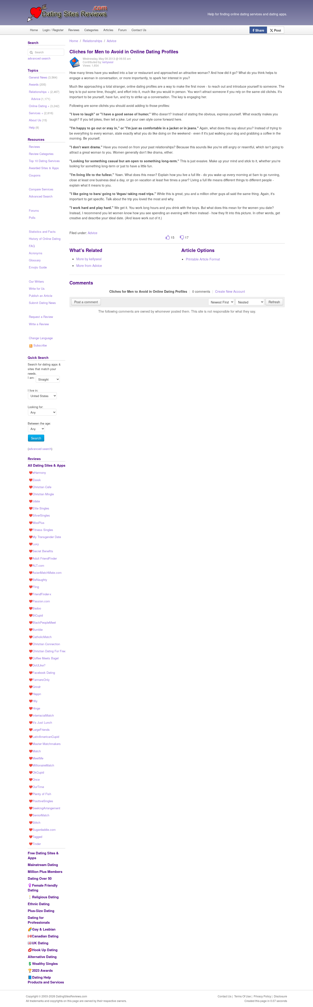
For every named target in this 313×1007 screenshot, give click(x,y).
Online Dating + (44, 106)
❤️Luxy (34, 544)
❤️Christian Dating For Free (47, 651)
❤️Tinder (35, 844)
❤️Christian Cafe (40, 487)
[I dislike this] (182, 237)
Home (34, 30)
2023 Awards (42, 970)
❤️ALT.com (36, 565)
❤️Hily (33, 701)
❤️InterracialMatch (41, 715)
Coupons (35, 175)
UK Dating (40, 942)
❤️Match (35, 751)
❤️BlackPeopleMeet (42, 622)
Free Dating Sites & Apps (43, 855)
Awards (37, 84)
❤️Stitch (34, 822)
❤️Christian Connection (44, 644)
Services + (41, 113)
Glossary (35, 260)
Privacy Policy (262, 996)
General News (43, 77)
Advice (111, 40)
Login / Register (53, 30)
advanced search (39, 58)
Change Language (41, 338)
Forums (34, 210)
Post (277, 30)
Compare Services (41, 189)
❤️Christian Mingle (41, 494)
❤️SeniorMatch (39, 815)
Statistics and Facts (42, 231)
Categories (91, 30)
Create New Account (230, 291)
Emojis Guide (38, 267)
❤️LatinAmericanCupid (44, 736)
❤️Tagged (35, 836)
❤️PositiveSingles (41, 801)
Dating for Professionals (39, 920)
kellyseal (107, 62)
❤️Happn (35, 694)
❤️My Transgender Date (45, 537)
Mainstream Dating (43, 864)
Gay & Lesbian (43, 929)
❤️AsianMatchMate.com (45, 572)
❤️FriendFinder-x (40, 594)
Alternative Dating (42, 956)
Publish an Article (40, 295)
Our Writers (36, 281)
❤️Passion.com (39, 601)
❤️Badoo (35, 608)
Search (36, 438)
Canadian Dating (45, 936)
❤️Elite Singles (39, 508)
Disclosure (280, 996)
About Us (38, 120)
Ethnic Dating (38, 903)
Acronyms (35, 253)
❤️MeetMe (36, 758)
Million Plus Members (45, 871)
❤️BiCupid (36, 615)
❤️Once (34, 779)
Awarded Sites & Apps (44, 168)
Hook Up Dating (45, 949)
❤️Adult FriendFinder (43, 558)
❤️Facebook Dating (42, 672)
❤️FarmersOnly (39, 679)
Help (34, 127)
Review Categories (41, 154)
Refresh (274, 302)
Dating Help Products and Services (46, 980)
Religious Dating (45, 896)
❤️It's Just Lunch (40, 722)
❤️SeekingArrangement (44, 808)
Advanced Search (40, 196)
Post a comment (86, 302)
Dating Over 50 (40, 878)
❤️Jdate (34, 501)
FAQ (32, 246)
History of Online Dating (44, 238)
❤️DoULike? (37, 665)
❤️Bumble (36, 629)
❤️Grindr (35, 687)
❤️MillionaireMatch (41, 765)
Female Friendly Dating (43, 888)
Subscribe (40, 345)
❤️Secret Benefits (41, 551)
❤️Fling (34, 587)
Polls (32, 217)
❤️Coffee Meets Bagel (44, 658)
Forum (122, 30)
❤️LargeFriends (39, 729)
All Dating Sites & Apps (46, 465)
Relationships (92, 40)
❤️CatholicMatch (40, 637)
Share (259, 30)
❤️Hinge (34, 708)
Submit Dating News (42, 302)
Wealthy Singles (45, 963)
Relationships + (44, 91)
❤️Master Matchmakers (45, 744)
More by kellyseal (89, 259)
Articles (108, 30)
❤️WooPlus (36, 522)
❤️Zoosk (35, 480)
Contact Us (139, 30)
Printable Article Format (203, 259)
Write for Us (37, 288)
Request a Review (41, 316)
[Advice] (74, 65)
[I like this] (168, 237)
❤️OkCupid (36, 772)
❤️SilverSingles (39, 515)
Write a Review (39, 324)
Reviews (74, 30)
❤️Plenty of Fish (40, 794)
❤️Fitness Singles (41, 530)
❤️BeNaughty (38, 579)
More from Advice (89, 265)
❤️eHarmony (37, 472)
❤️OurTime (36, 787)
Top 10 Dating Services (44, 161)
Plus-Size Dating (41, 910)
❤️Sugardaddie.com (42, 829)
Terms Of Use (242, 996)
